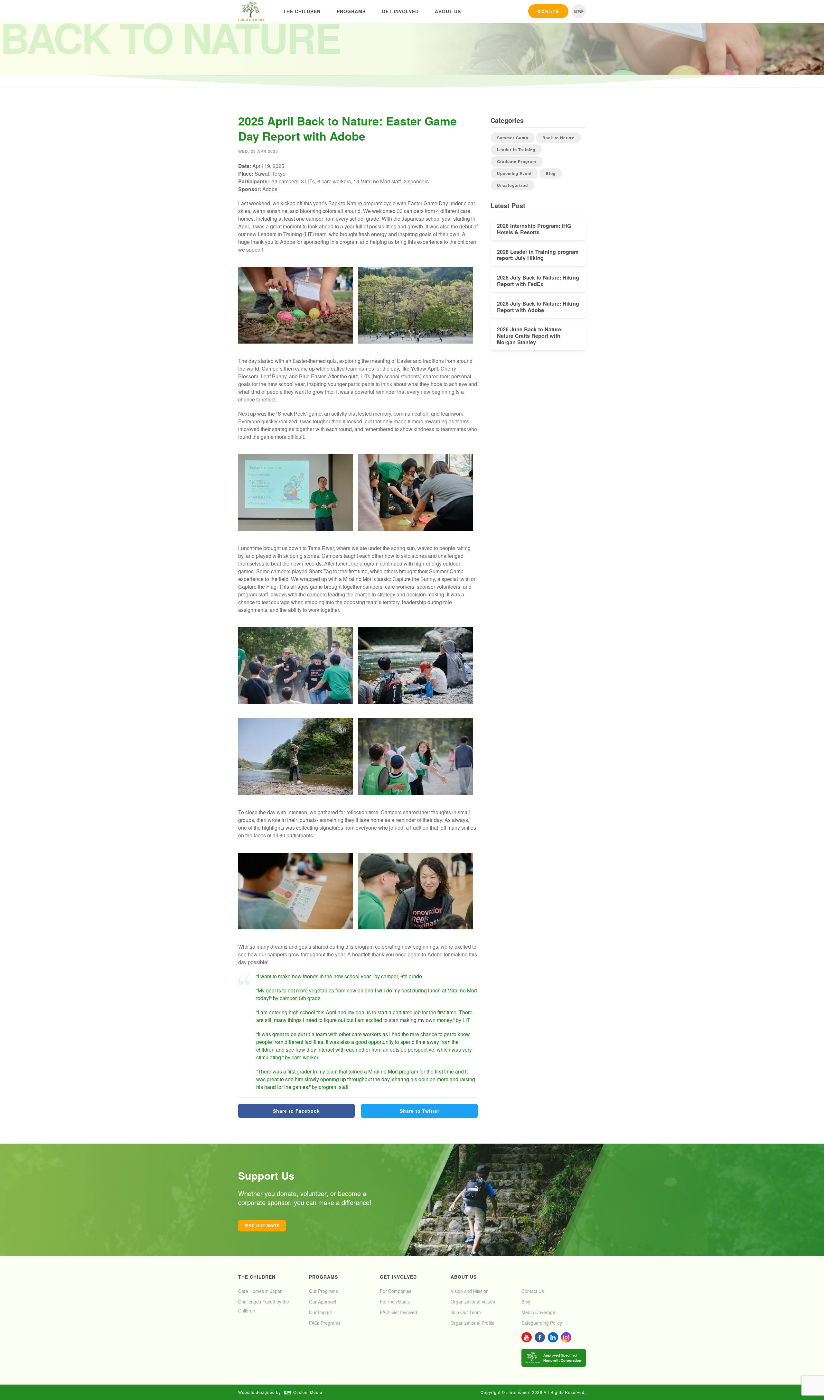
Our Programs (323, 1291)
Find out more (262, 1226)
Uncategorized (512, 185)
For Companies (395, 1291)
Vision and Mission (470, 1291)
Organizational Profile (472, 1323)
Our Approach (323, 1301)
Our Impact (320, 1312)
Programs (351, 11)
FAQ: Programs (325, 1323)
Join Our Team (466, 1312)
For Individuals (395, 1301)
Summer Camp (512, 138)
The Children (302, 11)
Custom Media (308, 1392)
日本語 (579, 11)
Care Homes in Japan (260, 1291)
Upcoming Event (514, 173)
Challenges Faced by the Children (263, 1306)
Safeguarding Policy (541, 1323)
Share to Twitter (419, 1111)
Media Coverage (538, 1312)
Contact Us (532, 1291)
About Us (448, 11)
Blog (551, 173)
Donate (548, 11)
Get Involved (400, 11)
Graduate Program (516, 161)
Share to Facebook (296, 1111)
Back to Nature (558, 138)
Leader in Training (516, 149)
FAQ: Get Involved (398, 1312)
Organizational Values (473, 1301)
